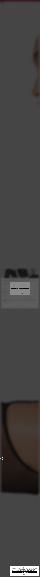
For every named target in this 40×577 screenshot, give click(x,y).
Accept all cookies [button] (24, 572)
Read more (33, 570)
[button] (24, 574)
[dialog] (24, 571)
